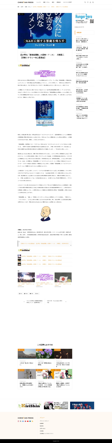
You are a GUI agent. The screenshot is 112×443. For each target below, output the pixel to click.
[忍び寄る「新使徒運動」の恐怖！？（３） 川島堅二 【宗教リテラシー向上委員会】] (63, 277)
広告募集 (41, 431)
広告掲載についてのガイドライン (46, 433)
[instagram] (18, 421)
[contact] (30, 421)
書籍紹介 (59, 2)
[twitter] (20, 421)
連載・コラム (46, 2)
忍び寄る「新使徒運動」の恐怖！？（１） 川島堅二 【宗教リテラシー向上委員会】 (42, 256)
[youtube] (27, 421)
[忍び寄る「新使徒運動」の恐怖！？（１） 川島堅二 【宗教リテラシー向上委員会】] (26, 277)
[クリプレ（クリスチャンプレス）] (25, 2)
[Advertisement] (45, 324)
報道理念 (41, 425)
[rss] (32, 421)
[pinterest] (25, 421)
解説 (53, 2)
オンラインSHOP (67, 2)
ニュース (38, 2)
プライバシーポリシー (44, 420)
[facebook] (23, 421)
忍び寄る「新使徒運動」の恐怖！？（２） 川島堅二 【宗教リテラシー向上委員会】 (42, 260)
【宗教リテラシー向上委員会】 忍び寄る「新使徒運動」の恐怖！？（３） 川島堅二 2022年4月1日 (44, 243)
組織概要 (41, 423)
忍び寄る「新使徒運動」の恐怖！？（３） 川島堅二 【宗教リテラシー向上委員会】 (42, 264)
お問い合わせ (42, 428)
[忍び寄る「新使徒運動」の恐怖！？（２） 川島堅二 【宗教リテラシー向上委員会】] (44, 277)
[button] (75, 2)
